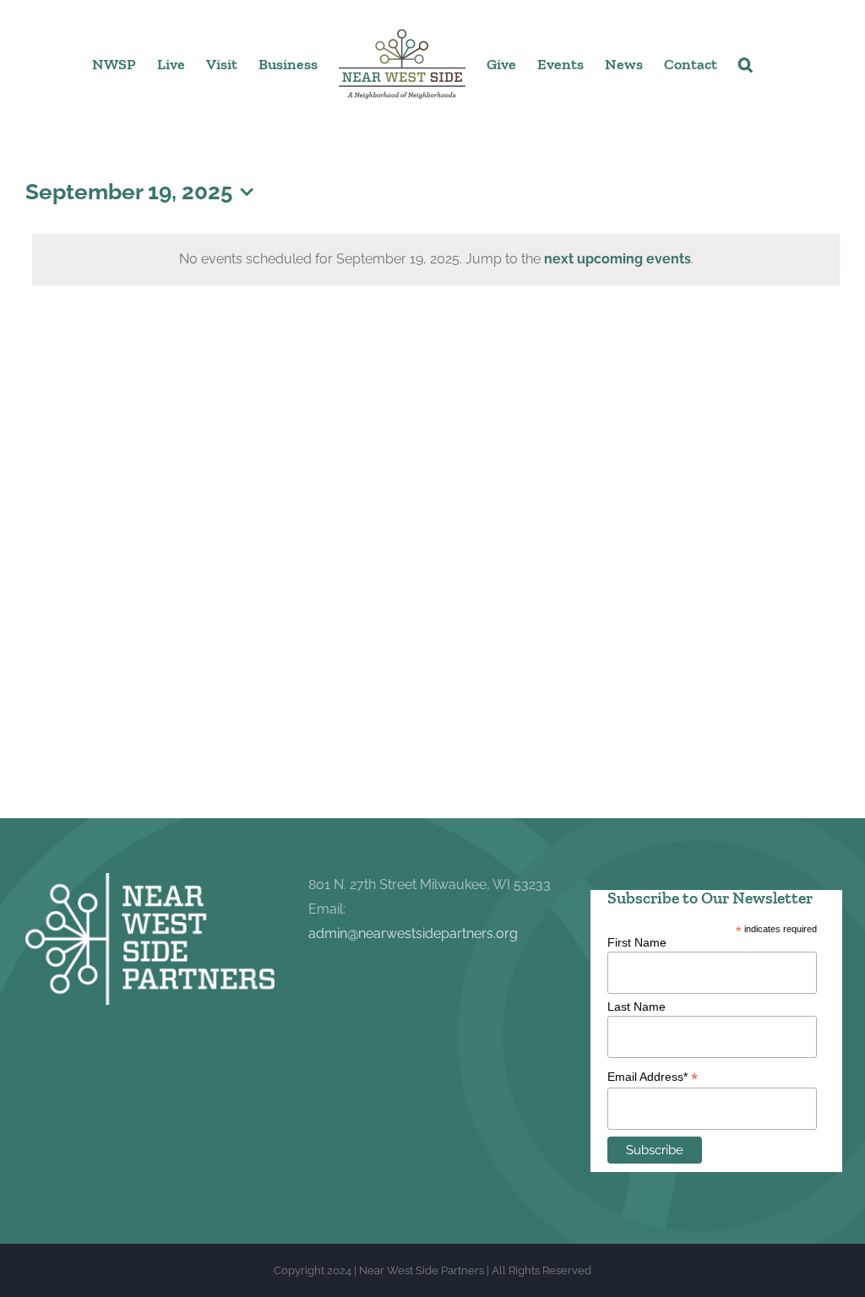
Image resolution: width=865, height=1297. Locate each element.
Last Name (636, 1006)
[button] (745, 63)
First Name (636, 942)
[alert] (436, 259)
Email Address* (652, 1077)
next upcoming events (617, 259)
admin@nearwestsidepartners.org (413, 933)
